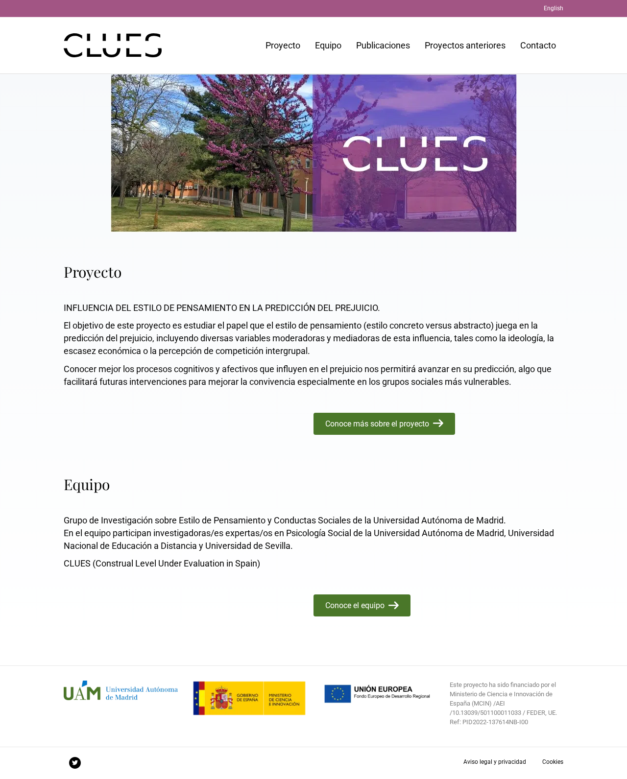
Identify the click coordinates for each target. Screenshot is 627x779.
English (553, 8)
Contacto (538, 45)
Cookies (552, 761)
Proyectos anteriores (465, 45)
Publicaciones (383, 45)
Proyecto (282, 45)
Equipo (328, 45)
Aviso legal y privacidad (494, 761)
